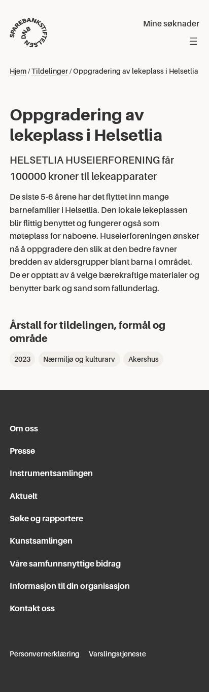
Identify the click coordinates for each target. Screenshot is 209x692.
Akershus (143, 359)
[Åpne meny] (193, 41)
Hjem (18, 71)
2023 (22, 359)
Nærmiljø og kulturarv (79, 359)
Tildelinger (49, 71)
